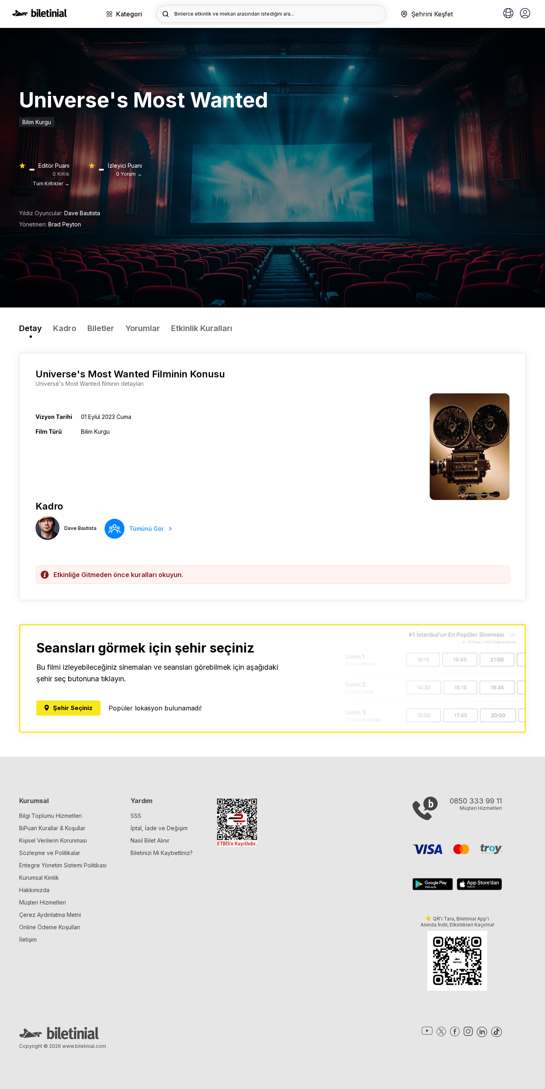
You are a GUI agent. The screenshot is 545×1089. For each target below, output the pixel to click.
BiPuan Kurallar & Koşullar (52, 828)
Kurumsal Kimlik (39, 877)
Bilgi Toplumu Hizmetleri (50, 815)
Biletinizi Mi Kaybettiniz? (161, 852)
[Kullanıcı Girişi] (525, 14)
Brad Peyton (64, 224)
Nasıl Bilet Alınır (150, 840)
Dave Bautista (82, 213)
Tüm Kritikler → (51, 183)
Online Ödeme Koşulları (49, 927)
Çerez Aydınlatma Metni (50, 914)
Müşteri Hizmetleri (42, 902)
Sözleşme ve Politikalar (49, 852)
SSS (135, 815)
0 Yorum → (129, 174)
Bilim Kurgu (36, 122)
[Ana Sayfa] (39, 15)
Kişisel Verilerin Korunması (53, 840)
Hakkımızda (34, 890)
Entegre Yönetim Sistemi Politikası (63, 865)
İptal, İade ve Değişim (159, 828)
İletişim (28, 939)
